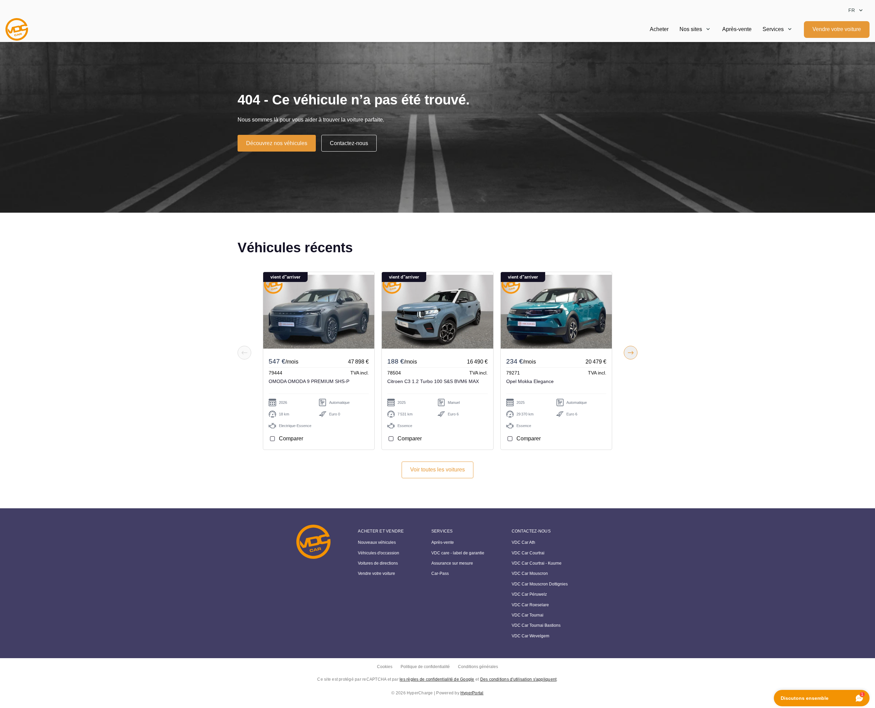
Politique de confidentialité (425, 666)
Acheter (659, 29)
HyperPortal (472, 693)
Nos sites (690, 29)
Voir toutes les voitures (437, 469)
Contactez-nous (349, 143)
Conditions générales (478, 666)
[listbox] (856, 10)
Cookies (384, 666)
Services (773, 29)
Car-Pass (440, 573)
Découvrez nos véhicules (276, 143)
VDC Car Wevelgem (530, 636)
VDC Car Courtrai (528, 553)
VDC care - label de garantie (457, 553)
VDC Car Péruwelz (529, 594)
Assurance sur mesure (452, 563)
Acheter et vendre (381, 531)
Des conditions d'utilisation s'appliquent (518, 679)
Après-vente (737, 29)
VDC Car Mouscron (530, 573)
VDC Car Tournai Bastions (536, 625)
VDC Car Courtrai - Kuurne (537, 563)
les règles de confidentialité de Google (437, 679)
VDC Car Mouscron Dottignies (540, 584)
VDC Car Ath (523, 542)
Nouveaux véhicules (377, 542)
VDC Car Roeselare (530, 605)
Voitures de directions (378, 563)
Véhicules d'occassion (378, 553)
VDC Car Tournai (527, 615)
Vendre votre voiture (836, 29)
